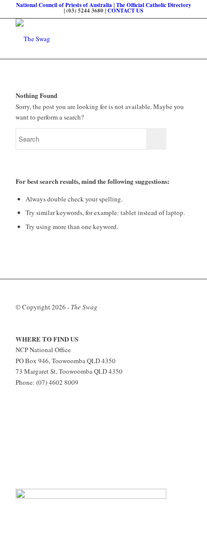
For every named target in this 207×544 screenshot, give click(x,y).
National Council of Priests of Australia (64, 5)
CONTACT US (125, 11)
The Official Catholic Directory (153, 5)
